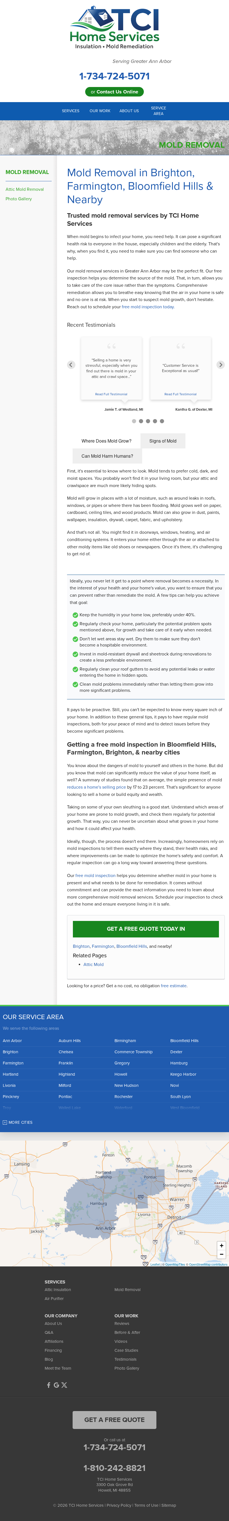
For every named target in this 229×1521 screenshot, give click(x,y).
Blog (49, 1359)
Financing (53, 1350)
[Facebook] (48, 1385)
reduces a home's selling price (96, 787)
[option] (111, 374)
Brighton (81, 946)
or (114, 92)
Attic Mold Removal (25, 189)
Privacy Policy (119, 1505)
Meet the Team (58, 1368)
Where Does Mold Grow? (107, 441)
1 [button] (134, 421)
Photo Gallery (19, 199)
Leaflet (155, 1264)
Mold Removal (27, 172)
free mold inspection (95, 875)
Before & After (127, 1332)
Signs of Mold (162, 441)
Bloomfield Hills (131, 946)
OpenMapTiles (175, 1264)
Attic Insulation (58, 1289)
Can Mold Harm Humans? (107, 456)
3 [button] (148, 421)
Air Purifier (54, 1298)
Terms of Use (146, 1505)
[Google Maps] (56, 1385)
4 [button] (155, 421)
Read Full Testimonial (111, 394)
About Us (53, 1323)
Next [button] (220, 365)
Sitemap (168, 1505)
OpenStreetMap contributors (208, 1264)
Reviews (122, 1323)
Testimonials (126, 1359)
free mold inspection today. (148, 307)
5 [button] (162, 421)
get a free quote (114, 1420)
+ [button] (221, 1245)
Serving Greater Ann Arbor (142, 61)
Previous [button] (71, 365)
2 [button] (141, 421)
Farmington (103, 946)
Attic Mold (94, 964)
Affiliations (54, 1341)
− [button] (221, 1254)
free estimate (174, 986)
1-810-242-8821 (114, 1468)
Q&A (49, 1332)
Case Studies (126, 1350)
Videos (121, 1341)
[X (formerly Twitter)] (64, 1385)
